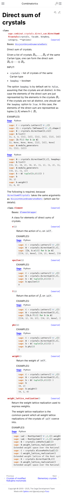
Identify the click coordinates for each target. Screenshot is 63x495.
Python (17, 120)
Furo (47, 491)
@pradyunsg (38, 491)
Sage (9, 120)
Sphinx (26, 491)
